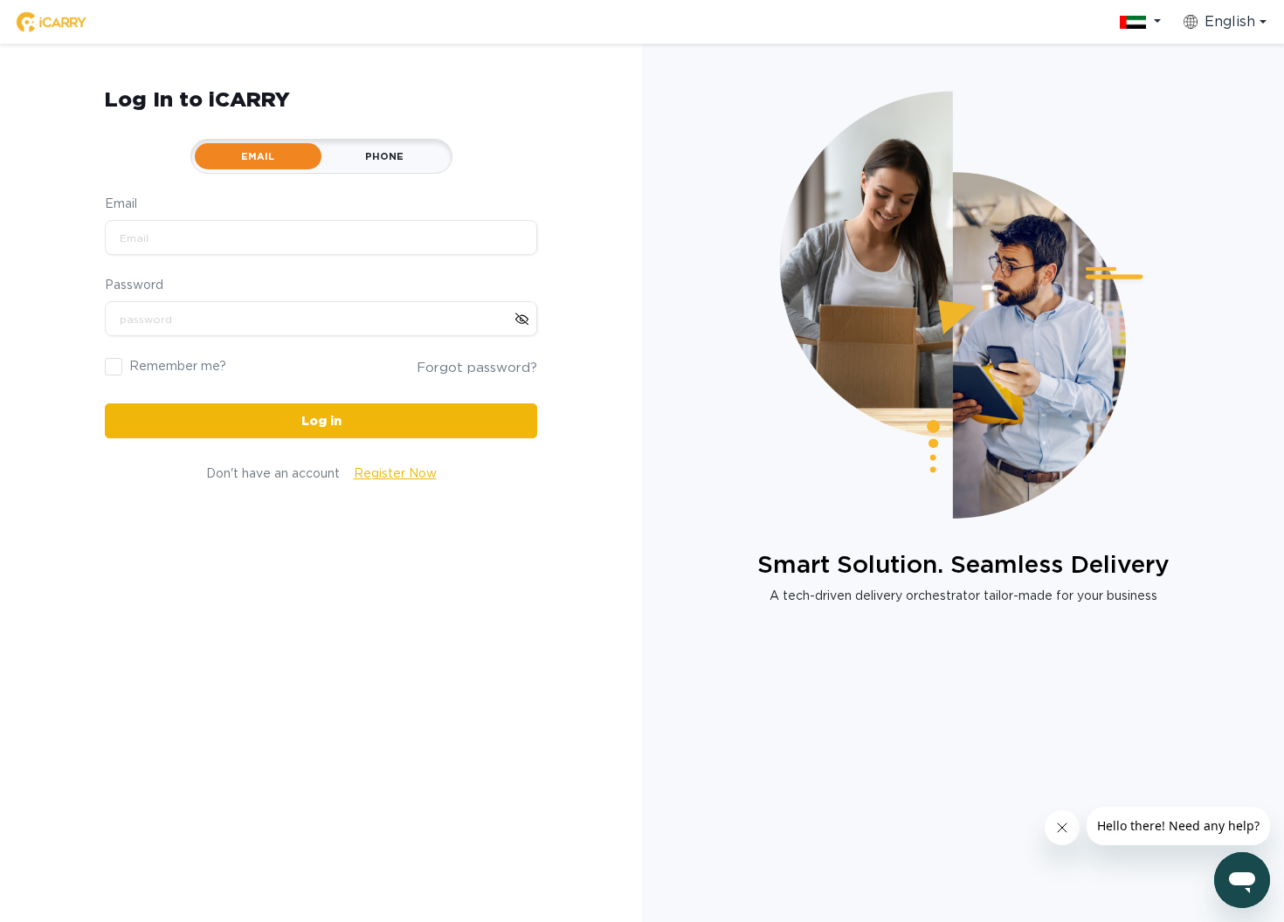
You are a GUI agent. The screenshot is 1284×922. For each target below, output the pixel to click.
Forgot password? (477, 367)
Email (121, 203)
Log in (321, 421)
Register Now (395, 473)
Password (134, 285)
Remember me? (177, 366)
